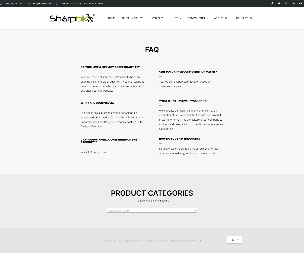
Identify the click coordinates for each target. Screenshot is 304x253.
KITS (175, 18)
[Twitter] (279, 3)
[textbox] (152, 210)
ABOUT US (220, 18)
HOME (111, 18)
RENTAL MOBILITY (132, 18)
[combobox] (152, 210)
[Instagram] (286, 3)
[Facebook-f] (272, 3)
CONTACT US (244, 18)
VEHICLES (158, 18)
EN (232, 240)
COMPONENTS (196, 18)
